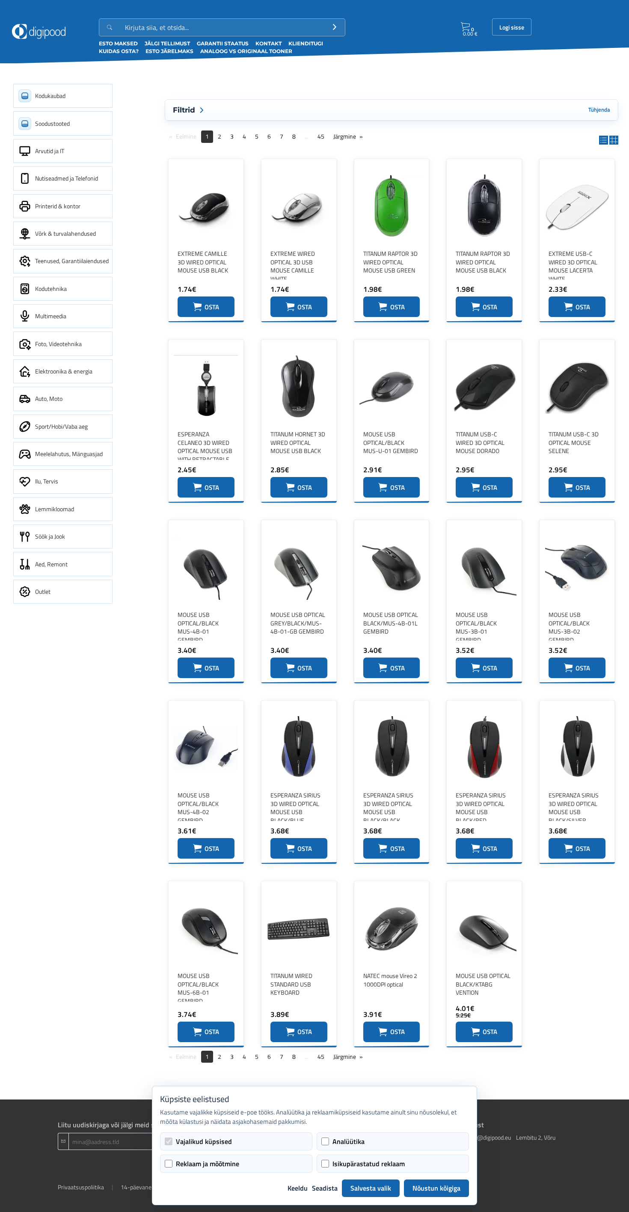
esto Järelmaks (169, 51)
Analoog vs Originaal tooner (246, 51)
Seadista (325, 1188)
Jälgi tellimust (167, 43)
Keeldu (298, 1188)
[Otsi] (334, 27)
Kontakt (268, 43)
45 (320, 136)
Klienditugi (305, 43)
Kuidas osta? (119, 51)
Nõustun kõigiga (436, 1188)
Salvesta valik (370, 1188)
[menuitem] (63, 96)
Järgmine (344, 136)
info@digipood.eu (489, 1137)
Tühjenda (599, 110)
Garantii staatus (223, 43)
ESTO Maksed (118, 43)
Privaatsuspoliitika (81, 1186)
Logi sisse (511, 27)
